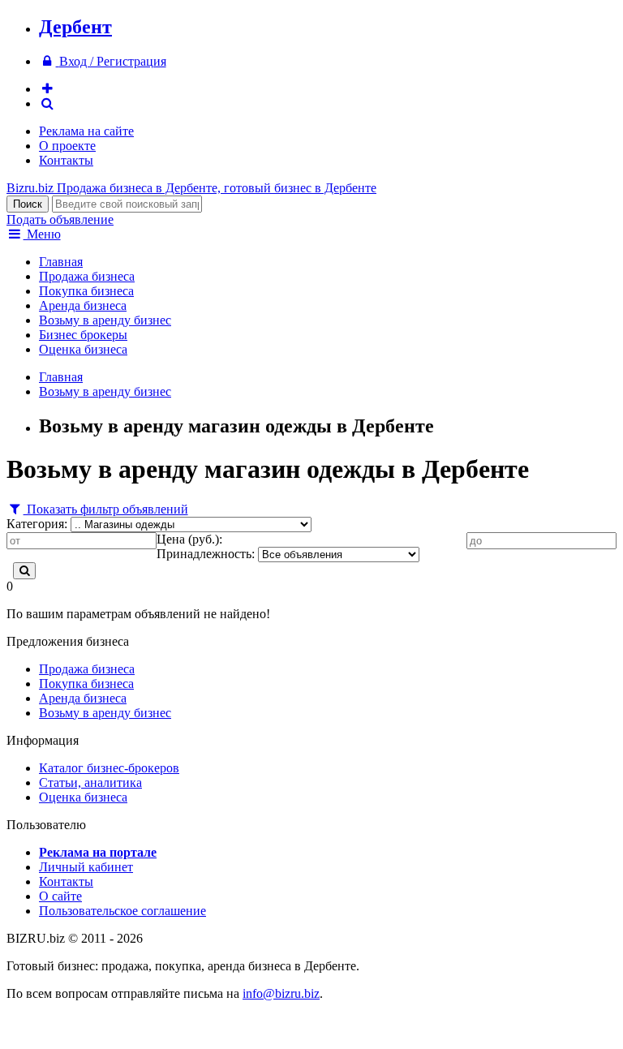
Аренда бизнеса (83, 305)
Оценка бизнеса (83, 349)
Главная (61, 262)
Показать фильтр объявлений (106, 509)
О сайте (60, 896)
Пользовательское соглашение (122, 911)
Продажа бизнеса (87, 276)
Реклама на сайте (86, 131)
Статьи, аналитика (90, 782)
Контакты (66, 160)
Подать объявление (60, 219)
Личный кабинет (86, 867)
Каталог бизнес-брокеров (109, 768)
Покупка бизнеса (86, 291)
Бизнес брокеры (83, 335)
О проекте (67, 146)
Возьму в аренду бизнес (105, 320)
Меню (42, 234)
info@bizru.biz (281, 993)
